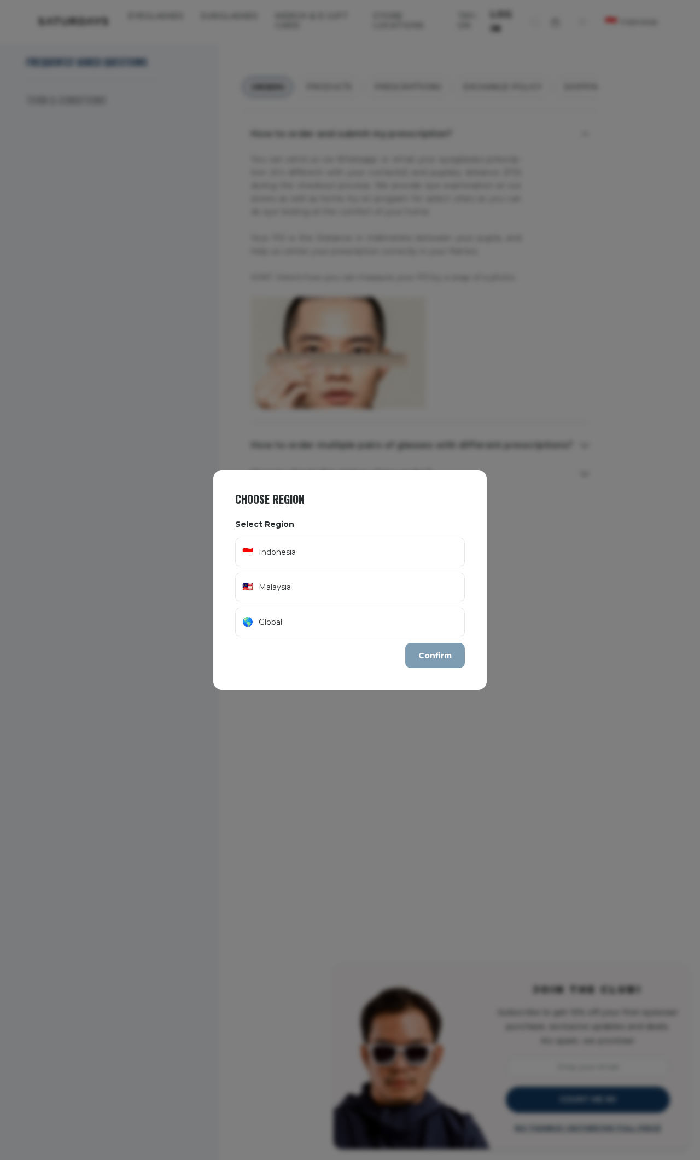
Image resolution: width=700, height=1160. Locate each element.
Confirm (435, 655)
